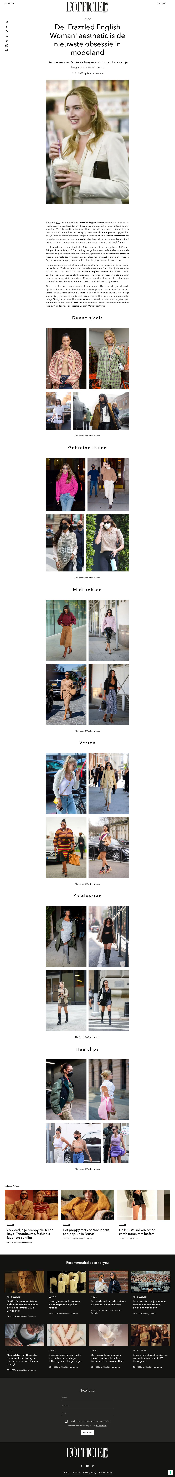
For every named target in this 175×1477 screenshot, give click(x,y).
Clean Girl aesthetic (98, 257)
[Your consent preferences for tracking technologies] (170, 1472)
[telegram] (7, 50)
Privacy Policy (101, 1426)
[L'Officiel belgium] (87, 7)
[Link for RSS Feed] (93, 1466)
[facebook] (7, 27)
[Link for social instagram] (87, 1466)
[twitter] (7, 41)
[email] (7, 22)
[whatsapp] (7, 46)
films (105, 268)
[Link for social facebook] (82, 1466)
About (66, 1472)
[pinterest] (7, 31)
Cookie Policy (105, 1472)
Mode (87, 19)
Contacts (76, 1472)
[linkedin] (7, 36)
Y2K (58, 222)
